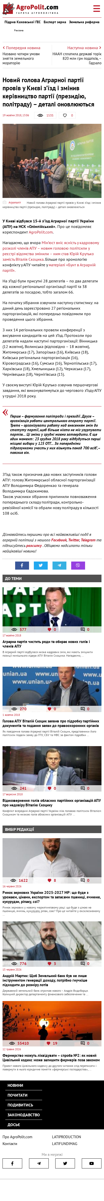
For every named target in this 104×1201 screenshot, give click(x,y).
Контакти (10, 1143)
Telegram (88, 539)
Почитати (18, 1095)
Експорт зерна (55, 22)
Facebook (59, 539)
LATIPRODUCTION (66, 1136)
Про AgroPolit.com (17, 1136)
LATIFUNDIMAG (64, 1143)
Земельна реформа (84, 22)
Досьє (14, 1124)
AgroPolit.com (41, 232)
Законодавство (24, 1114)
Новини (15, 1085)
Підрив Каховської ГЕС (23, 22)
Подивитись (20, 1104)
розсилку (34, 545)
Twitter (73, 539)
